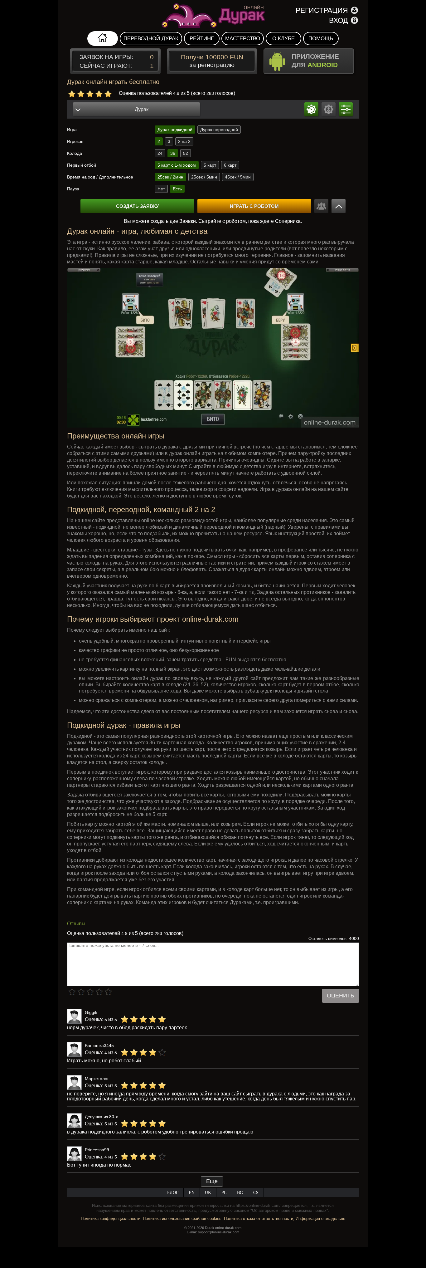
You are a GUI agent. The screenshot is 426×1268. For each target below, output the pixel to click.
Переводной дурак (150, 39)
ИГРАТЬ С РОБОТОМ (254, 206)
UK (208, 1192)
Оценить (340, 995)
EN (192, 1192)
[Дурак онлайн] (213, 15)
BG (240, 1192)
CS (256, 1192)
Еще (212, 1181)
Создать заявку (137, 206)
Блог (172, 1192)
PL (224, 1192)
